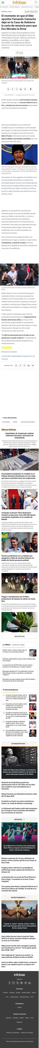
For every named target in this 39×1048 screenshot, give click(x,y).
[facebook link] (9, 982)
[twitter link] (13, 982)
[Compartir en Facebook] (12, 89)
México (34, 992)
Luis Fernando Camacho (28, 422)
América (5, 992)
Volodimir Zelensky (12, 7)
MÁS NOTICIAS (20, 636)
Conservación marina (25, 7)
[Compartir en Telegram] (25, 89)
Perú (7, 997)
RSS (32, 997)
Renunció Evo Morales (9, 352)
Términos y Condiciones (12, 1032)
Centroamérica (14, 997)
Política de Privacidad (27, 1032)
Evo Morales (6, 422)
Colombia (12, 992)
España (18, 992)
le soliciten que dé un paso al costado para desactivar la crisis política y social (18, 191)
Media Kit (19, 1022)
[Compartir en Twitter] (16, 89)
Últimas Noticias (24, 997)
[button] (3, 2)
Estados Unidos (26, 992)
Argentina (8, 1018)
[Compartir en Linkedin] (21, 89)
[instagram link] (17, 982)
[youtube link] (21, 982)
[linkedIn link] (29, 982)
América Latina (6, 11)
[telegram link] (25, 982)
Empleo (19, 1007)
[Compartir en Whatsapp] (8, 89)
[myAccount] (36, 2)
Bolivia (15, 422)
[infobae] (19, 2)
